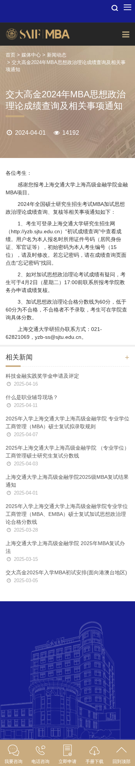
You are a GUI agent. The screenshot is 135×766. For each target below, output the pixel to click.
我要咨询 (13, 761)
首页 (10, 55)
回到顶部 (121, 761)
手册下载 (95, 761)
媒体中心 (31, 55)
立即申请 (67, 761)
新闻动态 (56, 55)
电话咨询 (41, 761)
